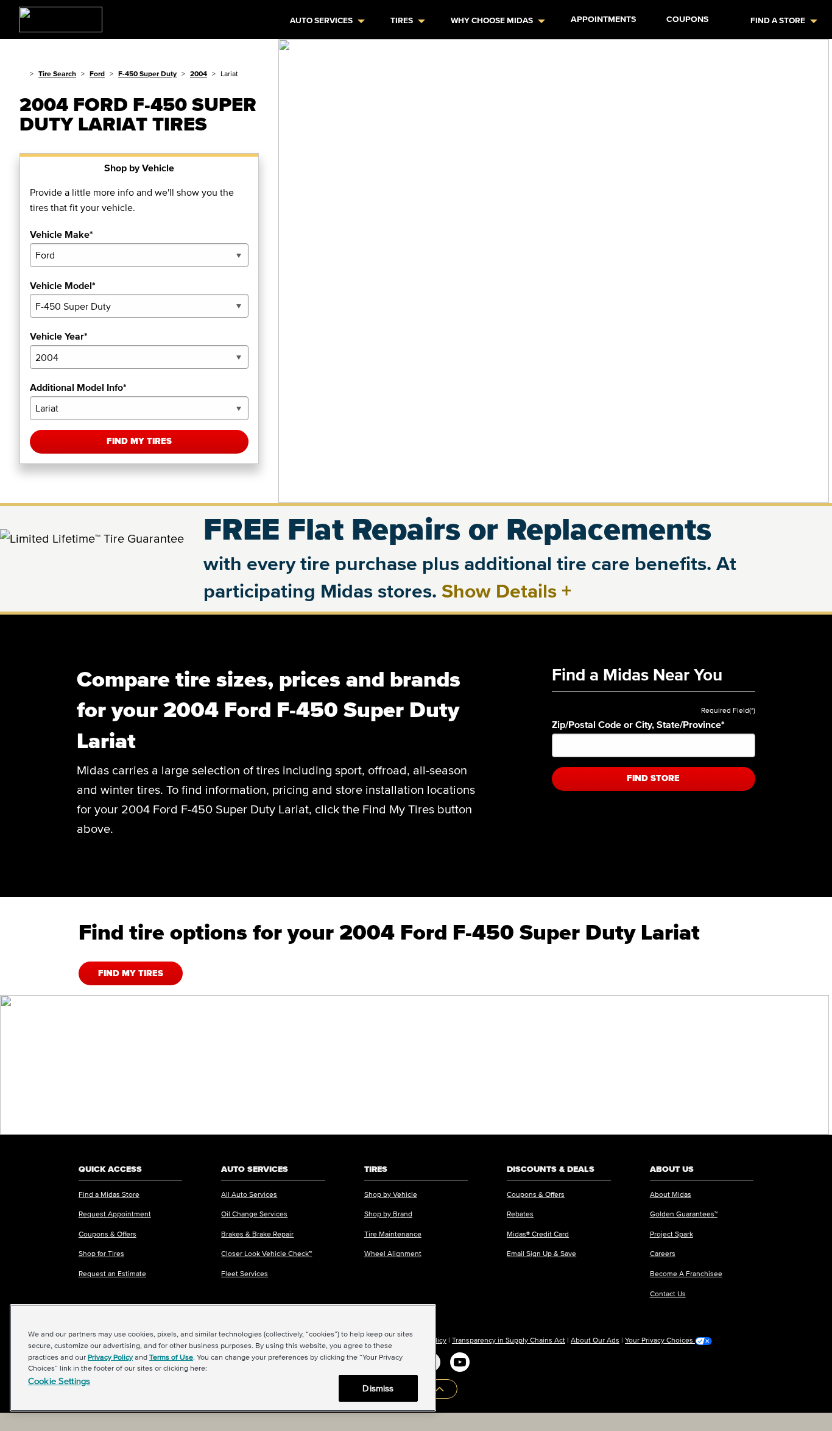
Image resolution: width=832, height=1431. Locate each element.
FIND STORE (653, 778)
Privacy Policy (110, 1356)
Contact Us (668, 1293)
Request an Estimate (112, 1273)
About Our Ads (595, 1340)
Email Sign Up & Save (541, 1253)
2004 (198, 73)
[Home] (22, 73)
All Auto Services (249, 1194)
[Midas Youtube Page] (460, 1362)
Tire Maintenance (392, 1234)
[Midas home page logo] (55, 16)
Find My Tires (139, 441)
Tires (401, 20)
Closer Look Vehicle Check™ (266, 1253)
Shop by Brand (388, 1214)
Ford (97, 73)
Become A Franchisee (686, 1273)
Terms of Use (171, 1356)
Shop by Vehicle (390, 1194)
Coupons (687, 19)
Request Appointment (115, 1214)
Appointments (603, 19)
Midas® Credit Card (538, 1234)
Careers (662, 1253)
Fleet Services (244, 1273)
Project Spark (671, 1234)
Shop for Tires (101, 1253)
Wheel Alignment (392, 1253)
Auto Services (321, 20)
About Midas (670, 1194)
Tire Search (57, 73)
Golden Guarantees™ (683, 1214)
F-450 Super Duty (147, 73)
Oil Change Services (254, 1214)
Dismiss (377, 1388)
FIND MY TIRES (130, 973)
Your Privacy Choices (660, 1340)
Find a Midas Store (109, 1194)
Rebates (520, 1214)
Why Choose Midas (492, 20)
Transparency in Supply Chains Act (508, 1340)
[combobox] (139, 255)
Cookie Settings (59, 1381)
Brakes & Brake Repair (257, 1234)
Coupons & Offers (107, 1234)
